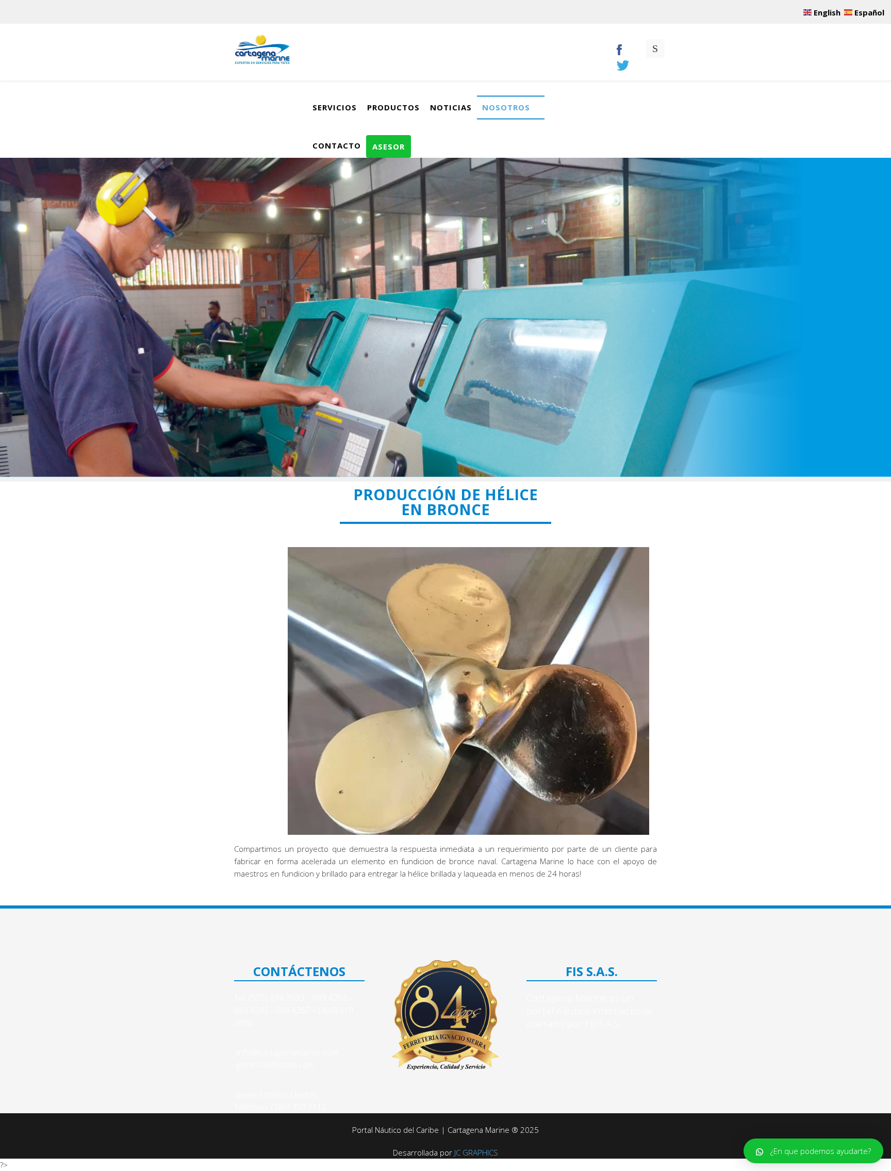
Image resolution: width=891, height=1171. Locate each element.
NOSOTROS (506, 107)
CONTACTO (336, 145)
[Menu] (595, 52)
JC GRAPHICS (476, 1152)
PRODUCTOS (393, 107)
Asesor (388, 146)
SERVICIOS (334, 107)
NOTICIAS (451, 107)
